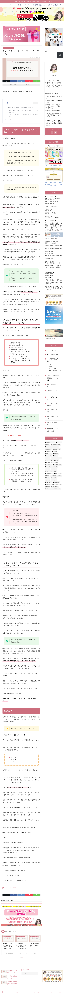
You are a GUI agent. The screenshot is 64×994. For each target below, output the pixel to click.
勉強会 (47, 475)
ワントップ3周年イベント (51, 471)
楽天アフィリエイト (50, 484)
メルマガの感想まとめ (52, 385)
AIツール (48, 444)
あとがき (10, 119)
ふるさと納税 (48, 449)
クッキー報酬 (48, 455)
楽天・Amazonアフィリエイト (55, 371)
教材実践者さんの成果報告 (39, 5)
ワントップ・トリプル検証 (52, 404)
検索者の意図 (56, 482)
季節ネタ (48, 477)
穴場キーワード (49, 488)
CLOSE (35, 103)
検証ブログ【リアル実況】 (54, 5)
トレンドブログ (49, 460)
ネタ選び (51, 366)
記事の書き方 (57, 488)
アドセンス (52, 364)
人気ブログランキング (50, 338)
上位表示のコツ (49, 473)
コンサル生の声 (51, 350)
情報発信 (48, 480)
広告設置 (54, 477)
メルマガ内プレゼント (52, 398)
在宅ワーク (54, 475)
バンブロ (48, 462)
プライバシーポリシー (9, 991)
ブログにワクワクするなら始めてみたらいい (21, 107)
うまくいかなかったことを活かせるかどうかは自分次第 (23, 115)
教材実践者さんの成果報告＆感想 (52, 430)
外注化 (60, 475)
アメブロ (55, 451)
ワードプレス (52, 368)
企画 (56, 473)
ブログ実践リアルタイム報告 (51, 466)
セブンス (56, 455)
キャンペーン (48, 453)
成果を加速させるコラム (52, 423)
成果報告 (54, 480)
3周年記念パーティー (50, 442)
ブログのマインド (7, 887)
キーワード (56, 453)
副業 (15, 887)
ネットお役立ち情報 (52, 354)
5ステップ (59, 442)
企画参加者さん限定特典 (52, 411)
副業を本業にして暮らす (52, 417)
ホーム (9, 5)
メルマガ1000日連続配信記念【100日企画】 (53, 378)
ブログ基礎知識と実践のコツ (52, 360)
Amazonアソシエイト (57, 444)
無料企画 (48, 486)
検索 (46, 51)
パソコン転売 (55, 462)
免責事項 (18, 991)
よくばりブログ (57, 449)
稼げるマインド (55, 486)
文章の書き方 (48, 482)
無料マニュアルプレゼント (24, 5)
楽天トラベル (59, 484)
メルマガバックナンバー (8, 48)
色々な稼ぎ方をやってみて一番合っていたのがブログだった (23, 111)
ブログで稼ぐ (48, 464)
